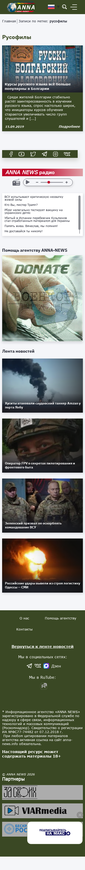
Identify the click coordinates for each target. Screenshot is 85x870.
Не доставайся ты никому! (23, 231)
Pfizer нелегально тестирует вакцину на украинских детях (33, 211)
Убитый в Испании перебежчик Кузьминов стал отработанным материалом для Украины (37, 219)
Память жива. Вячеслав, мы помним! (31, 226)
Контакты (24, 629)
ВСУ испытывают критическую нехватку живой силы (33, 198)
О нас (24, 618)
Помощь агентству (60, 618)
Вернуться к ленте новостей (43, 646)
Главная (9, 21)
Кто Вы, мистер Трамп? (21, 205)
